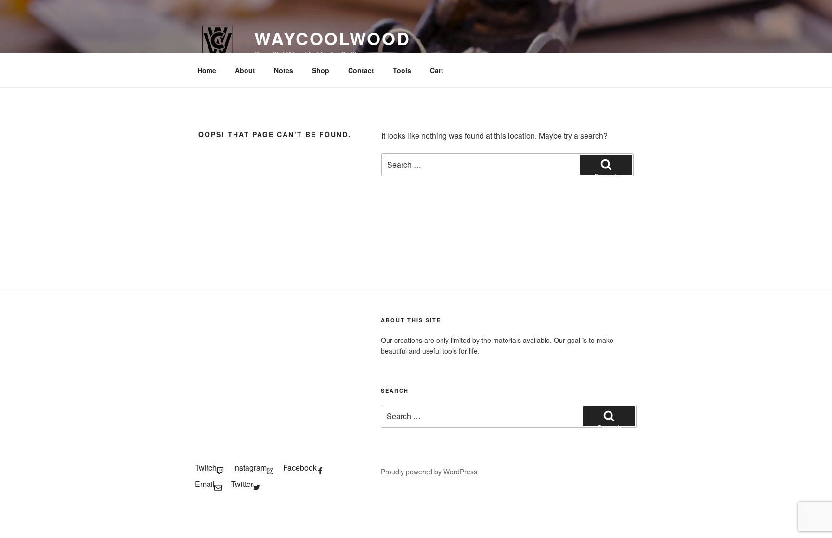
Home (206, 70)
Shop (320, 70)
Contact (361, 70)
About (245, 70)
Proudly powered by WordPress (429, 471)
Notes (283, 70)
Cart (436, 70)
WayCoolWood (332, 38)
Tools (402, 70)
